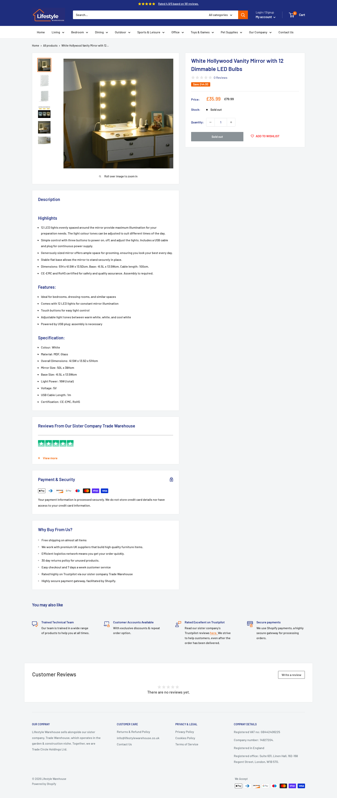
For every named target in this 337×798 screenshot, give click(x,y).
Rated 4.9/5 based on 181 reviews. (178, 3)
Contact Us (286, 32)
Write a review (291, 675)
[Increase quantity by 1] (231, 122)
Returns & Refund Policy (133, 731)
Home (41, 32)
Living (56, 32)
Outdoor (120, 32)
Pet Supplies (229, 32)
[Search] (243, 15)
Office (175, 32)
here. (214, 633)
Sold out (217, 136)
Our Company (258, 32)
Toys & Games (200, 32)
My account (264, 17)
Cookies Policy (185, 738)
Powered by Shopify (44, 784)
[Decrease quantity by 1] (210, 122)
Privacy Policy (184, 731)
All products (50, 45)
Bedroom (77, 32)
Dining (99, 32)
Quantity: (197, 122)
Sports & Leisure (148, 32)
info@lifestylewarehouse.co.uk (138, 738)
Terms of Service (186, 744)
